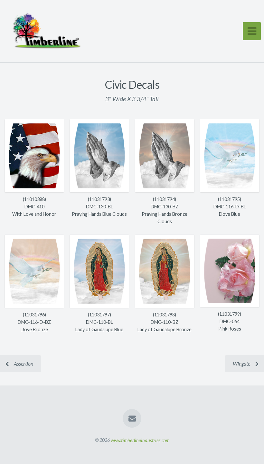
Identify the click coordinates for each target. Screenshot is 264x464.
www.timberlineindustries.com (140, 440)
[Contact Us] (132, 418)
